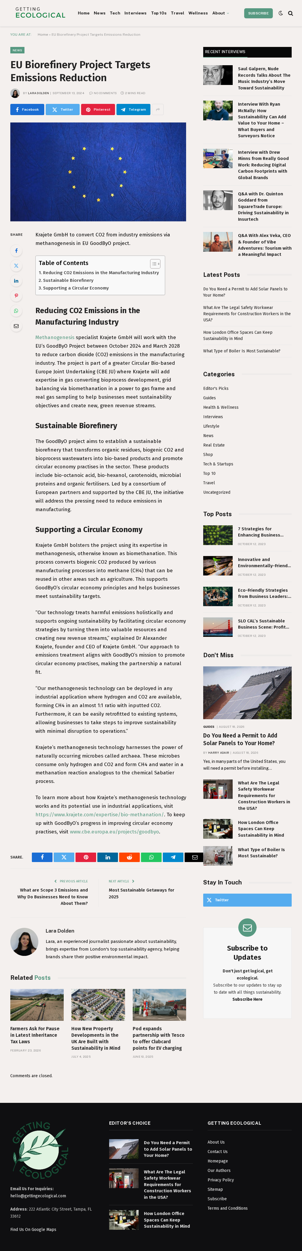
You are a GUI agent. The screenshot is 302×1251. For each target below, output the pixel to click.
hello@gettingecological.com (38, 1195)
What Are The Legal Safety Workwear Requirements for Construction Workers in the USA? (247, 314)
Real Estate (214, 445)
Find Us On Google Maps (33, 1229)
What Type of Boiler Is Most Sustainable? (241, 351)
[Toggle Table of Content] (152, 264)
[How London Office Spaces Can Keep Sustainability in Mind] (218, 829)
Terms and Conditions (228, 1208)
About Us (216, 1142)
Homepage (218, 1161)
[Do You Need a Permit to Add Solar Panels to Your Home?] (247, 692)
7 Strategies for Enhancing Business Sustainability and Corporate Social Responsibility (259, 532)
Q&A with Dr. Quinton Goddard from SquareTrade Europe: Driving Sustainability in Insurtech (263, 206)
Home (84, 13)
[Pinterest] (16, 296)
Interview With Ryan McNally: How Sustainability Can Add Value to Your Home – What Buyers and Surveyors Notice (262, 120)
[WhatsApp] (16, 311)
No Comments (105, 93)
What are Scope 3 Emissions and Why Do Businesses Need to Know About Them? (52, 896)
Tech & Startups (218, 464)
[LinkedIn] (16, 281)
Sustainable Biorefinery (68, 280)
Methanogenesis (54, 337)
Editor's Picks (216, 388)
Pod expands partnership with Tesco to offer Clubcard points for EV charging (159, 1038)
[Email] (16, 326)
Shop (208, 454)
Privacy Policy (221, 1180)
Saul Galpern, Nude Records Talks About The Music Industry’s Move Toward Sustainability (264, 78)
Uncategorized (216, 492)
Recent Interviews (225, 52)
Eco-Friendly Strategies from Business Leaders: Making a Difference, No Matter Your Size (263, 594)
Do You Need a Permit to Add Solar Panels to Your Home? (240, 739)
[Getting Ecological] (40, 13)
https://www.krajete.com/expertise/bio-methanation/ (99, 815)
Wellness (198, 13)
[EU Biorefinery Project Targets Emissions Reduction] (98, 171)
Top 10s (159, 13)
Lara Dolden (38, 93)
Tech (115, 13)
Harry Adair (218, 752)
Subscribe (258, 13)
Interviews (135, 13)
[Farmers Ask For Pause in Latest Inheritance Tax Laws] (37, 1005)
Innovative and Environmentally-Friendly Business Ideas (264, 563)
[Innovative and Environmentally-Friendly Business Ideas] (218, 566)
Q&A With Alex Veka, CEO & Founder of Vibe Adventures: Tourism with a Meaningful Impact (265, 245)
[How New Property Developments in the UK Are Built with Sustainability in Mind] (98, 1005)
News (100, 13)
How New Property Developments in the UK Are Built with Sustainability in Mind (95, 1038)
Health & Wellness (221, 407)
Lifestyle (211, 426)
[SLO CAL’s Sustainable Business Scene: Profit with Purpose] (218, 627)
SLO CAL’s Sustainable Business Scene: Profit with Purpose (262, 624)
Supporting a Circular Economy (76, 288)
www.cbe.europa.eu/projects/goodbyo (114, 832)
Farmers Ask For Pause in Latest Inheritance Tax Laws (35, 1035)
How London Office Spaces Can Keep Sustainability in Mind (261, 829)
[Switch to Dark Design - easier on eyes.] (280, 13)
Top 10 (209, 473)
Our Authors (219, 1170)
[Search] (290, 13)
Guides (209, 397)
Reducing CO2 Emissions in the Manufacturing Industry (101, 272)
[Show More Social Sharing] (158, 109)
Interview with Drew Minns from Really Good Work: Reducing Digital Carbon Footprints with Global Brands (263, 165)
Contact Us (218, 1151)
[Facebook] (16, 250)
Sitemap (215, 1189)
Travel (177, 13)
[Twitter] (16, 266)
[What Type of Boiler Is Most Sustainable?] (218, 856)
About (218, 13)
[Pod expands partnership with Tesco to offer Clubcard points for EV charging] (159, 1005)
